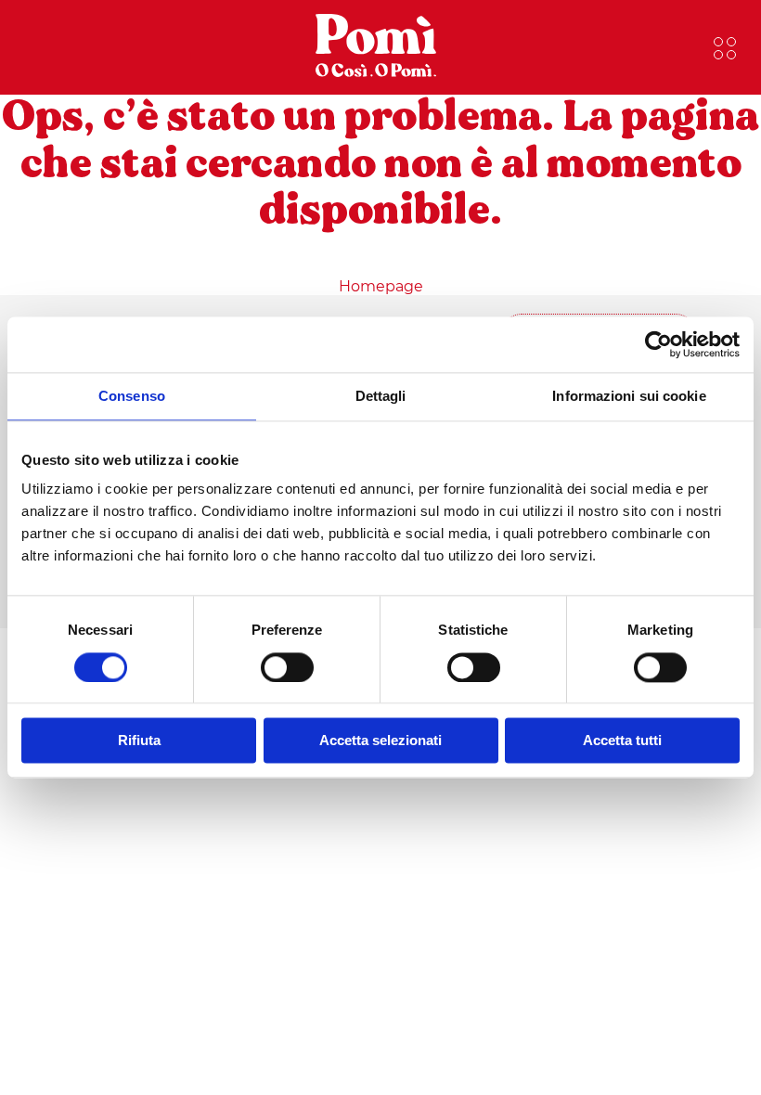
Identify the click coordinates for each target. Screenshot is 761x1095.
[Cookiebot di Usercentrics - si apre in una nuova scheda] (658, 344)
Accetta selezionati (380, 741)
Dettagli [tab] (380, 396)
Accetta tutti (622, 741)
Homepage (381, 286)
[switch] (287, 667)
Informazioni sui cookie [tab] (628, 396)
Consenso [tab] (131, 396)
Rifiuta (139, 741)
